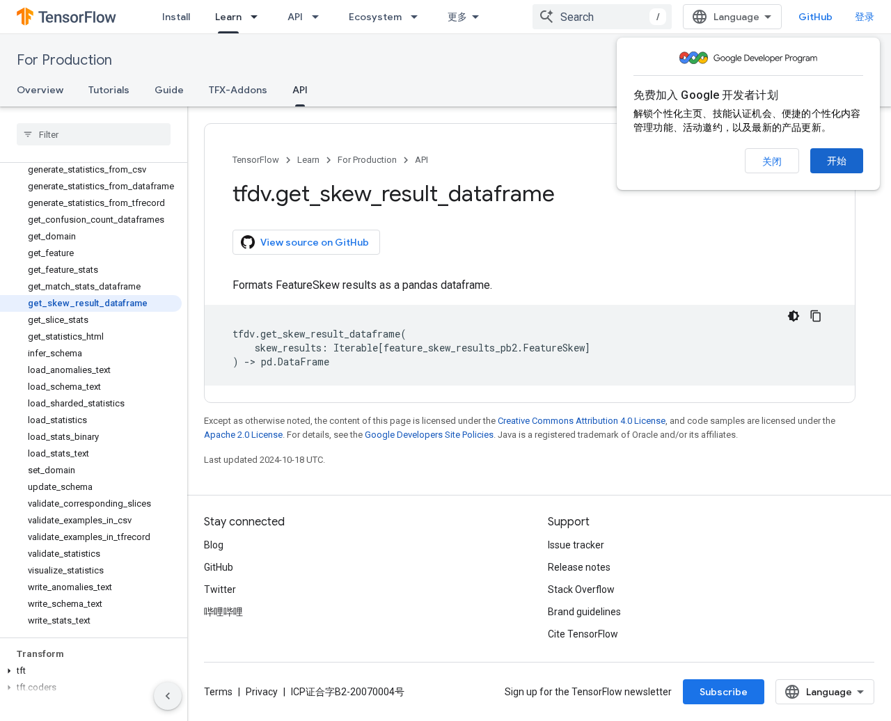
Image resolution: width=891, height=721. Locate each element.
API (295, 16)
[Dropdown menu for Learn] (258, 16)
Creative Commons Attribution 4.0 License (581, 420)
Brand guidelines (584, 611)
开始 (836, 160)
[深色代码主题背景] (793, 316)
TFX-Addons (238, 90)
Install (176, 16)
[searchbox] (94, 134)
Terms (218, 691)
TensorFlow (255, 159)
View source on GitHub (314, 242)
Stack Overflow (581, 589)
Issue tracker (576, 544)
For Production (64, 60)
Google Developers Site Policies (429, 434)
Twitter (220, 589)
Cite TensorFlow (583, 634)
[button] (91, 671)
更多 (457, 16)
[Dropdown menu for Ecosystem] (418, 16)
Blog (213, 544)
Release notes (579, 567)
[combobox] (602, 16)
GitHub (815, 16)
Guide (169, 90)
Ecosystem (375, 16)
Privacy (262, 691)
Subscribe (724, 692)
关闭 (772, 161)
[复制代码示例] (816, 316)
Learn (228, 16)
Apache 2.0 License (243, 434)
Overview (40, 90)
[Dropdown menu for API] (319, 16)
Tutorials (108, 90)
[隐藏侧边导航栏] (168, 696)
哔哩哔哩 (223, 611)
